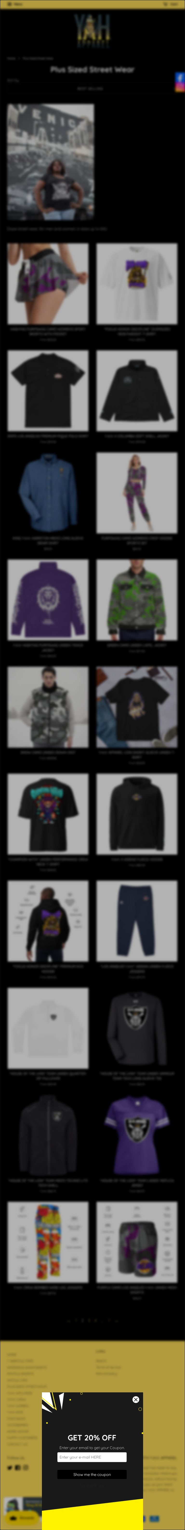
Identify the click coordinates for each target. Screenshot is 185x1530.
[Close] (135, 1399)
